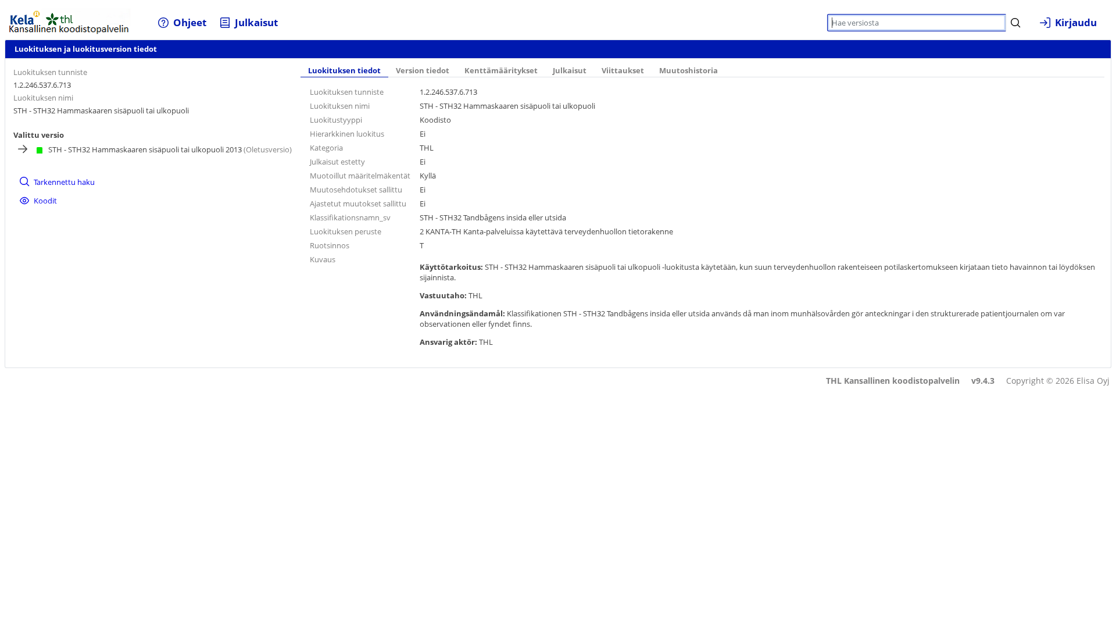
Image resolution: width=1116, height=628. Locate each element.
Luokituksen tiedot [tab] (344, 70)
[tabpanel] (702, 219)
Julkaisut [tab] (569, 70)
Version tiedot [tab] (422, 70)
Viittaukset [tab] (623, 70)
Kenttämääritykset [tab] (501, 70)
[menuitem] (182, 22)
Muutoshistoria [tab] (688, 70)
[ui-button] (1015, 22)
